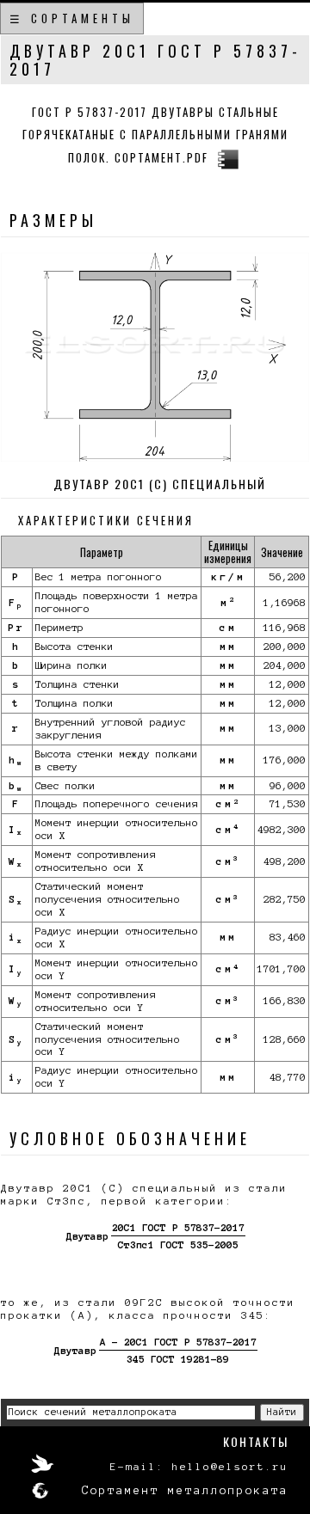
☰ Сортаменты (71, 18)
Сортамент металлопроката (185, 1491)
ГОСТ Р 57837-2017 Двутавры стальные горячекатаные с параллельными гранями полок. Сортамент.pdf (155, 134)
